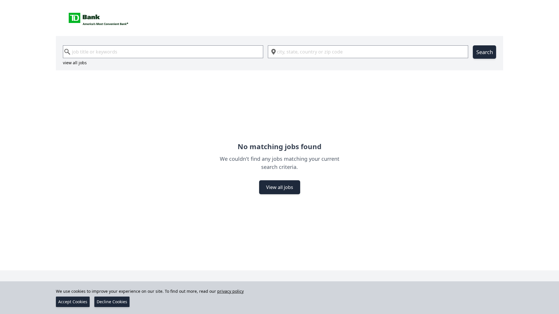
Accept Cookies (72, 301)
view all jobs (75, 62)
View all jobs (279, 187)
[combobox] (163, 51)
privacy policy (230, 291)
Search (484, 52)
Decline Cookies (112, 301)
